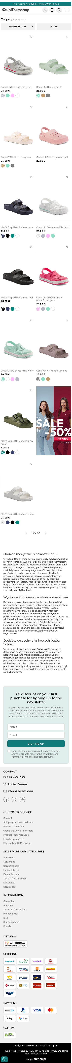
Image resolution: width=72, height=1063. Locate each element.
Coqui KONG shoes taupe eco (51, 370)
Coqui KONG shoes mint (48, 87)
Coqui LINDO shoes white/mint (52, 227)
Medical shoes (11, 870)
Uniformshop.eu (50, 1045)
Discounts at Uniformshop (17, 843)
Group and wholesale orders (18, 830)
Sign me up (36, 743)
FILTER (54, 26)
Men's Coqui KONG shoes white (17, 514)
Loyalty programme (13, 839)
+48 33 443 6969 (17, 784)
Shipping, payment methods (18, 822)
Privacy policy (10, 913)
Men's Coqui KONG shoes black (17, 297)
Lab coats (8, 882)
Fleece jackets (11, 874)
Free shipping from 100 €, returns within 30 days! (36, 4)
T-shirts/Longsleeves (14, 878)
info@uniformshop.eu (20, 791)
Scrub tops (9, 861)
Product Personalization (16, 835)
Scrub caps (9, 886)
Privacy (53, 1051)
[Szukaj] (59, 10)
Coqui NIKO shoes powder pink (52, 157)
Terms (65, 1051)
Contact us (9, 901)
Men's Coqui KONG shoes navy (17, 227)
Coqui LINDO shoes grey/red (16, 87)
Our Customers (11, 922)
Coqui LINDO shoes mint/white (17, 370)
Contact (7, 818)
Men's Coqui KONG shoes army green (17, 442)
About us (8, 905)
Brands (7, 926)
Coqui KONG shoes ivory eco (16, 157)
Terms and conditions (14, 909)
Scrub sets (9, 857)
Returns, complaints (13, 826)
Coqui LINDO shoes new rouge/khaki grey (49, 299)
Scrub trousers (11, 866)
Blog (5, 917)
